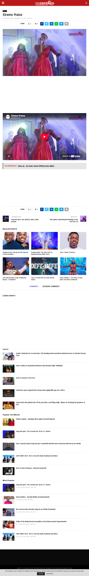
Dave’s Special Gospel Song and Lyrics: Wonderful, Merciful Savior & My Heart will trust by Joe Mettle (48, 444)
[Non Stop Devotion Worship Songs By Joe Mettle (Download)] (8, 512)
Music (4, 11)
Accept (41, 574)
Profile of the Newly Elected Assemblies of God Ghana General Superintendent (41, 521)
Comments (34, 286)
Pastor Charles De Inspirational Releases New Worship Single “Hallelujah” (39, 366)
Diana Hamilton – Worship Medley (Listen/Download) (32, 497)
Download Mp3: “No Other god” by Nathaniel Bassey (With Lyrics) (41, 253)
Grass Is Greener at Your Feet (25, 378)
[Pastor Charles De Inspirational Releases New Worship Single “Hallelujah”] (8, 369)
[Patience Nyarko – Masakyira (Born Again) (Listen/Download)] (8, 422)
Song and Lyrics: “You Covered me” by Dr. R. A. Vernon (33, 431)
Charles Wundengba (24, 512)
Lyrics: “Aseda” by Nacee (67, 252)
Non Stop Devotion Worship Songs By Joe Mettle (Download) (35, 509)
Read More (49, 573)
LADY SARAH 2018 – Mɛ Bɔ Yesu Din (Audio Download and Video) (37, 456)
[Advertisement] (44, 96)
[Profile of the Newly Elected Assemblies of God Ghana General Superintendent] (8, 524)
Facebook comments (51, 286)
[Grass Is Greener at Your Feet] (8, 381)
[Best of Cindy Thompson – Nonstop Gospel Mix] (8, 471)
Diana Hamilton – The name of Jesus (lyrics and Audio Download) (71, 279)
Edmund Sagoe (9, 18)
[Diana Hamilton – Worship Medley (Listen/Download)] (8, 500)
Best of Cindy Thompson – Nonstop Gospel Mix (31, 468)
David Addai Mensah (24, 487)
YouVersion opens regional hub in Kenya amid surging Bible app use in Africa (40, 390)
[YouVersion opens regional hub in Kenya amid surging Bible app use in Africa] (8, 393)
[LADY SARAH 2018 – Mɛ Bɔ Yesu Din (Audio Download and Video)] (8, 459)
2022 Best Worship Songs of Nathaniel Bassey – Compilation (14, 279)
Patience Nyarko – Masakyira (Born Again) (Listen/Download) (35, 419)
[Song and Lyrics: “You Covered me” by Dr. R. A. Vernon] (8, 434)
